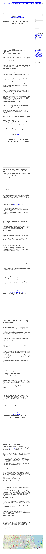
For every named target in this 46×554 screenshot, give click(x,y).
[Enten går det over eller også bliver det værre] (16, 38)
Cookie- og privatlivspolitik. (16, 552)
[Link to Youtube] (40, 553)
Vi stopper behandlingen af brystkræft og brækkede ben (16, 140)
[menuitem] (13, 3)
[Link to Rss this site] (41, 553)
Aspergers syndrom (12, 292)
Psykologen (20, 374)
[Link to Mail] (42, 553)
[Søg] (42, 3)
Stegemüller (36, 34)
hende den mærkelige (13, 251)
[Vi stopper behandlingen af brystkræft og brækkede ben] (16, 156)
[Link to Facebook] (38, 553)
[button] (23, 541)
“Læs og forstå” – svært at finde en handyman (38, 37)
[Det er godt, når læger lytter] (16, 308)
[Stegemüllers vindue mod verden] (7, 3)
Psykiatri (17, 292)
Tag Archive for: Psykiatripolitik (7, 8)
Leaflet (34, 548)
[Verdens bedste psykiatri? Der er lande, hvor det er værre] (16, 432)
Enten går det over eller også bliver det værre (16, 22)
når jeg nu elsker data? (23, 362)
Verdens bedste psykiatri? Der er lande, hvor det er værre (16, 417)
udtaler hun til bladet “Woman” (22, 186)
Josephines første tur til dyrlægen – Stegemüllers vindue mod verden (39, 44)
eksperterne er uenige (16, 204)
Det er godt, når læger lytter (16, 294)
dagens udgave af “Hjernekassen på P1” (9, 448)
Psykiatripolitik (21, 292)
